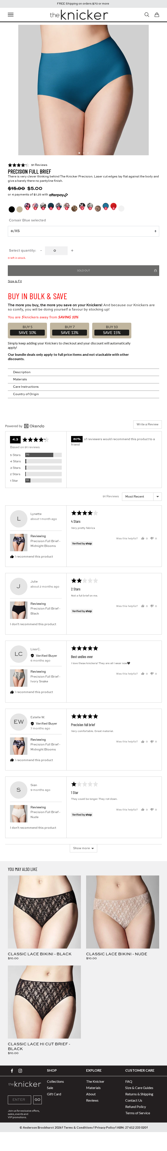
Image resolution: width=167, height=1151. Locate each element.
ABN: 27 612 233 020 (131, 1127)
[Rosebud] (82, 208)
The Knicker (95, 1081)
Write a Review (148, 424)
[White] (121, 208)
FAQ (128, 1081)
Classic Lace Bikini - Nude (116, 954)
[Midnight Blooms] (59, 208)
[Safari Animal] (74, 208)
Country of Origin (26, 394)
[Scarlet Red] (113, 208)
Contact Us (133, 1100)
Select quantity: (22, 250)
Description (21, 372)
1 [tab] (79, 153)
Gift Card (54, 1094)
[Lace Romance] (98, 208)
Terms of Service (137, 1113)
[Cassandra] (27, 208)
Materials (20, 379)
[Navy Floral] (35, 208)
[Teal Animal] (51, 208)
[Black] (12, 209)
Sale (50, 1088)
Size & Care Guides (139, 1088)
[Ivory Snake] (90, 208)
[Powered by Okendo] (24, 426)
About (91, 1094)
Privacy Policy (105, 1127)
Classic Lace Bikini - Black (40, 954)
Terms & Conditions (78, 1127)
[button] (27, 165)
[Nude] (20, 209)
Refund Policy (135, 1106)
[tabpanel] (83, 90)
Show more (81, 848)
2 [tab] (83, 153)
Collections (55, 1081)
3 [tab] (88, 153)
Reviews (92, 1100)
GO (37, 1100)
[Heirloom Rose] (66, 208)
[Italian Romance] (43, 208)
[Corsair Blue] (106, 208)
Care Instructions (26, 386)
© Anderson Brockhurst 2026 (41, 1127)
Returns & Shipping (139, 1094)
